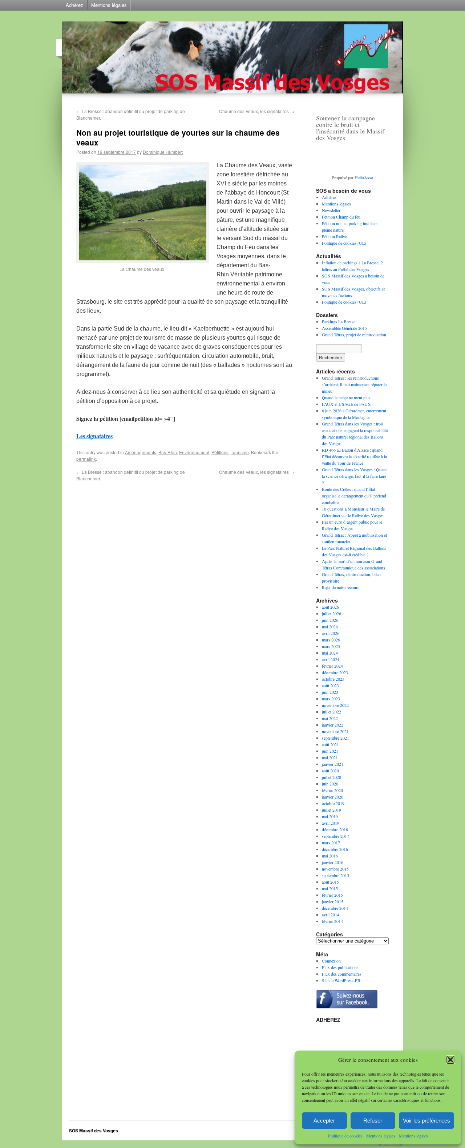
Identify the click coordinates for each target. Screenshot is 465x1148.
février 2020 (332, 790)
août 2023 (330, 685)
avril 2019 (330, 823)
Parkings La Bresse (338, 321)
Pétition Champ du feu (341, 217)
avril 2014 (330, 914)
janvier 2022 (332, 725)
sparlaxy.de (393, 1145)
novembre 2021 (335, 731)
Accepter (324, 1120)
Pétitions (220, 452)
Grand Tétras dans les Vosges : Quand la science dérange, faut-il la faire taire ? (355, 476)
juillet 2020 (331, 777)
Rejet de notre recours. (341, 587)
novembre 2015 (335, 869)
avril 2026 (330, 633)
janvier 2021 (332, 764)
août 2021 (330, 744)
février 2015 (332, 895)
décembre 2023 (335, 672)
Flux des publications (340, 967)
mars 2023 (331, 698)
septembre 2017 (335, 836)
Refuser (372, 1120)
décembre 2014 (335, 908)
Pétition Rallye (334, 236)
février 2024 (332, 666)
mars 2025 (331, 646)
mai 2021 (330, 757)
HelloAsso (364, 177)
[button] (450, 1059)
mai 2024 (330, 653)
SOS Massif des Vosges (93, 1130)
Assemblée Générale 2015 (344, 328)
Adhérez (74, 4)
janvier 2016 (332, 862)
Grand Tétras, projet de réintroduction (354, 334)
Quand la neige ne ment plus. (347, 397)
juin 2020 (330, 784)
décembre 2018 (335, 829)
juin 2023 (330, 692)
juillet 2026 (331, 613)
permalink (86, 459)
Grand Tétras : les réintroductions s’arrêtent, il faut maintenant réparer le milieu (354, 384)
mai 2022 (330, 718)
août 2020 (330, 770)
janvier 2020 (332, 797)
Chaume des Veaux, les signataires (256, 111)
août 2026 (330, 607)
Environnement (194, 452)
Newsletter (331, 210)
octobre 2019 (333, 803)
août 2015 (330, 882)
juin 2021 (330, 751)
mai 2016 (330, 856)
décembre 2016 (335, 849)
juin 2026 (330, 620)
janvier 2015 (332, 901)
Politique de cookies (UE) (344, 243)
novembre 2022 (335, 705)
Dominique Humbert (163, 152)
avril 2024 (330, 659)
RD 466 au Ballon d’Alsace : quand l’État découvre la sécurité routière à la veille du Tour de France (354, 456)
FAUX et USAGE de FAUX (346, 404)
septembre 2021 (335, 738)
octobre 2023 (333, 679)
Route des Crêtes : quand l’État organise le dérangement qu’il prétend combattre (354, 495)
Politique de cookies (345, 1136)
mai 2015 (330, 888)
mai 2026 (330, 626)
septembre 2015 (335, 875)
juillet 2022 (331, 712)
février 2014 (332, 921)
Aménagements (140, 452)
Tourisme (240, 452)
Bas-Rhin (167, 452)
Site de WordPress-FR (341, 980)
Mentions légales (380, 1136)
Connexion (331, 961)
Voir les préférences (426, 1120)
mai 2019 (330, 816)
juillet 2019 (331, 810)
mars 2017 (331, 842)
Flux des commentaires (341, 974)
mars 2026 (331, 640)
